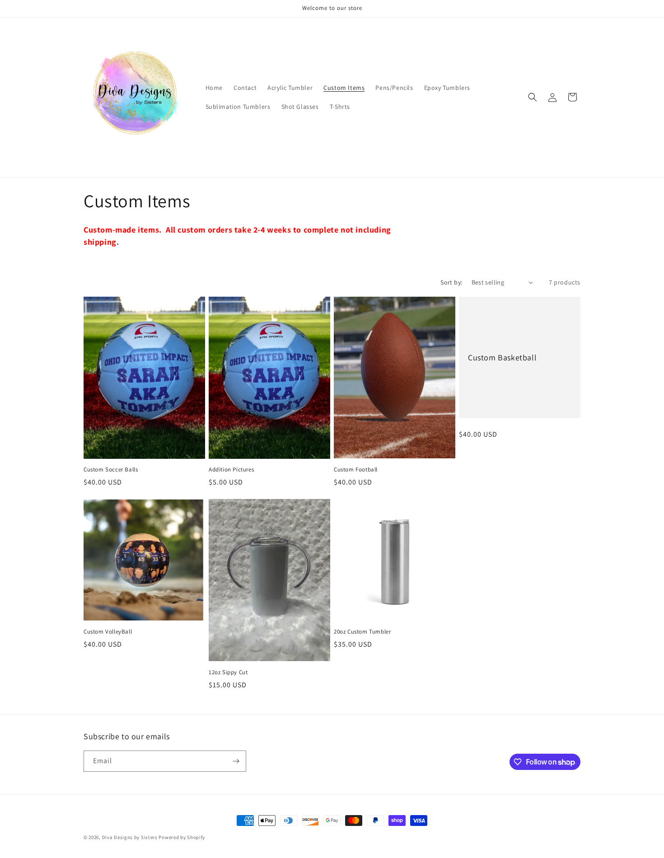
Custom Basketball (502, 357)
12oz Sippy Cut (228, 672)
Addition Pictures (231, 469)
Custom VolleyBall (108, 631)
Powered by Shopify (182, 837)
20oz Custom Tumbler (362, 631)
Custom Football (356, 469)
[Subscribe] (236, 761)
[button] (532, 97)
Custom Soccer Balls (111, 469)
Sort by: (451, 282)
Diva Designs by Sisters (130, 837)
